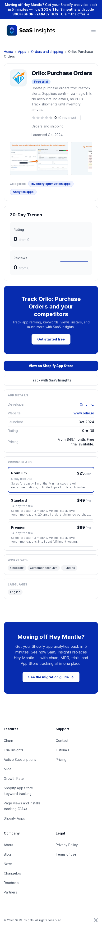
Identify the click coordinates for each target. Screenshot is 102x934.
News (8, 864)
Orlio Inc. (87, 404)
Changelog (12, 873)
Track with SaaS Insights (51, 380)
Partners (10, 892)
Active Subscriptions (20, 759)
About (8, 845)
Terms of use (66, 854)
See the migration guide (51, 677)
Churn (8, 741)
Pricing (61, 759)
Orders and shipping (47, 52)
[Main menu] (93, 30)
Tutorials (62, 750)
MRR (7, 769)
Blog (7, 854)
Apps (22, 52)
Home (8, 52)
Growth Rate (14, 778)
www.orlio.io (84, 413)
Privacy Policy (67, 845)
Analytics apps (23, 192)
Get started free (51, 339)
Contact (62, 741)
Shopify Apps (14, 818)
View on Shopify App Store (51, 366)
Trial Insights (13, 750)
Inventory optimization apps (50, 184)
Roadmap (11, 883)
